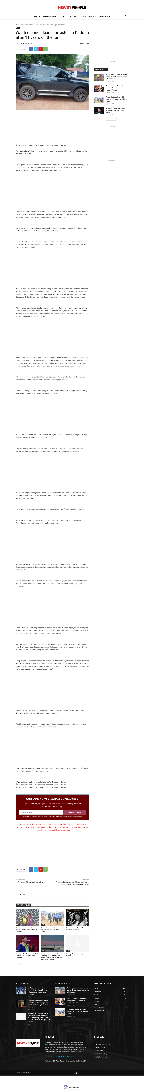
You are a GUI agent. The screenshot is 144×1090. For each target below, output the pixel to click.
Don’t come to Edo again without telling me (30, 882)
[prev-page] (17, 964)
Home (17, 25)
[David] (17, 44)
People (83, 16)
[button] (125, 17)
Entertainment (49, 16)
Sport (63, 16)
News (36, 16)
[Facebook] (31, 49)
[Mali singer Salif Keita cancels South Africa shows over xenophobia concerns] (27, 943)
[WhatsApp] (45, 49)
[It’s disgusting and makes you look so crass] (77, 943)
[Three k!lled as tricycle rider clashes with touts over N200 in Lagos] (52, 917)
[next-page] (20, 964)
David (22, 43)
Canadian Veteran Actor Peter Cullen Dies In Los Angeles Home (116, 110)
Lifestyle (72, 16)
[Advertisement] (52, 127)
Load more (110, 119)
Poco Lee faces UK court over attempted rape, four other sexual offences (116, 88)
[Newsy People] (72, 7)
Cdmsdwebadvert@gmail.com (63, 1056)
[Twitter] (36, 49)
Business (92, 16)
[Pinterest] (40, 49)
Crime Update (104, 16)
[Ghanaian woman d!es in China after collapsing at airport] (77, 917)
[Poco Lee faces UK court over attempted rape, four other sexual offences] (99, 88)
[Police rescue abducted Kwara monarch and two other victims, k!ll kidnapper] (27, 917)
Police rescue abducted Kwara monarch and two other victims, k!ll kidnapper (26, 929)
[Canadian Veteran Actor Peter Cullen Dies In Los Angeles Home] (99, 110)
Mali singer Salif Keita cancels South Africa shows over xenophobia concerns (27, 955)
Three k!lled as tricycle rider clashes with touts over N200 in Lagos (50, 929)
